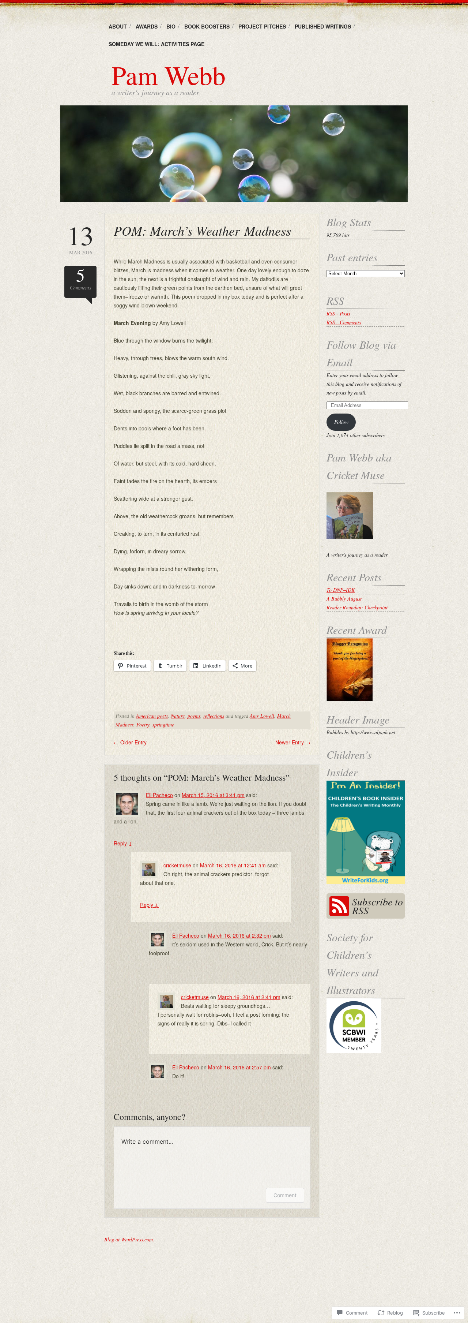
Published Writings (323, 26)
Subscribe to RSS (377, 905)
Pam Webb (169, 74)
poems (194, 715)
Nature (178, 715)
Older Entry (130, 742)
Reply (123, 843)
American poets (152, 715)
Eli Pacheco (159, 795)
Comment (285, 1195)
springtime (163, 724)
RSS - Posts (338, 313)
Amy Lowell (262, 715)
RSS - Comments (344, 322)
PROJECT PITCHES (262, 26)
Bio (171, 26)
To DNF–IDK (341, 589)
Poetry (143, 724)
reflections (213, 715)
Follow (341, 421)
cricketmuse (177, 865)
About (118, 26)
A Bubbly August (344, 598)
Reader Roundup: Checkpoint (357, 607)
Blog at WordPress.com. (129, 1239)
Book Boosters (207, 26)
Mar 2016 (80, 239)
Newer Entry (292, 742)
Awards (147, 26)
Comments (80, 278)
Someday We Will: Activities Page (156, 44)
